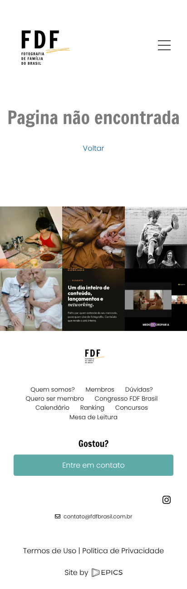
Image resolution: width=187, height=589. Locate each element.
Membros (100, 389)
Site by (77, 572)
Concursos (131, 407)
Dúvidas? (139, 389)
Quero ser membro (55, 398)
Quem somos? (52, 389)
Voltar (93, 148)
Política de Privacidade (123, 551)
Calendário (52, 407)
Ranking (92, 407)
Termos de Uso (49, 551)
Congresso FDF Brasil (126, 398)
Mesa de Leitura (93, 417)
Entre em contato (93, 465)
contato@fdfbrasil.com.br (98, 517)
